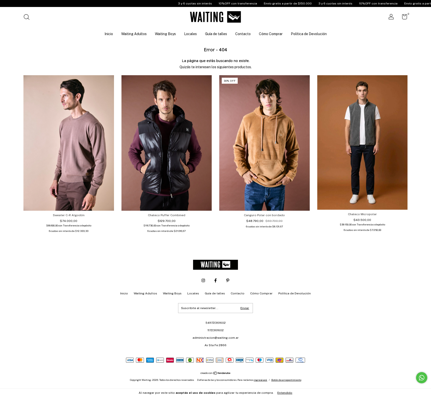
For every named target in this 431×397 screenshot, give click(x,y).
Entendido (284, 393)
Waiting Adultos (134, 34)
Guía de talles (216, 34)
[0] (403, 18)
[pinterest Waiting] (228, 280)
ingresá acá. (260, 379)
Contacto (243, 34)
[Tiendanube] (215, 374)
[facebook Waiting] (215, 280)
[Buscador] (28, 17)
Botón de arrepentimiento (286, 379)
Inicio (109, 34)
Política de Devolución (309, 34)
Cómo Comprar (271, 34)
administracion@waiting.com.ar (216, 337)
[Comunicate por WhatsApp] (421, 377)
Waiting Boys (165, 34)
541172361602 (216, 323)
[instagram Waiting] (203, 280)
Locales (190, 34)
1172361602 (216, 330)
